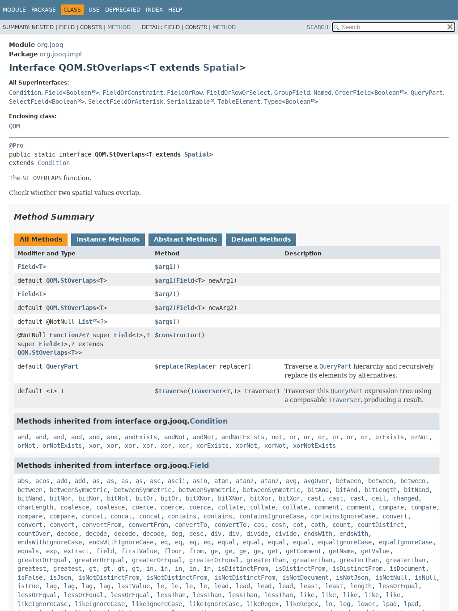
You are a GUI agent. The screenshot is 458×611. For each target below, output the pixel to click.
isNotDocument (305, 577)
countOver (33, 533)
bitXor (260, 498)
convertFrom (101, 524)
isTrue (28, 586)
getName (341, 551)
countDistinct (380, 524)
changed (405, 498)
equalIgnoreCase (345, 542)
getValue (375, 551)
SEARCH (317, 27)
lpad (389, 603)
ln (328, 603)
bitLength (381, 489)
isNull (425, 577)
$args (164, 321)
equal (227, 542)
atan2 (245, 480)
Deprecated (122, 10)
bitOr (144, 498)
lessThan (171, 594)
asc (155, 480)
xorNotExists (314, 445)
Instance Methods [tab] (108, 239)
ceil (379, 498)
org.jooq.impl (61, 54)
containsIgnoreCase (271, 516)
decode (67, 533)
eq (164, 542)
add (62, 480)
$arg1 (164, 266)
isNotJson (352, 577)
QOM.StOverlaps (71, 280)
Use (94, 10)
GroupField (292, 92)
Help (175, 10)
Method (119, 27)
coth (318, 524)
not (276, 437)
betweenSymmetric (78, 489)
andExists (141, 437)
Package (43, 10)
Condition (25, 92)
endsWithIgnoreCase (49, 542)
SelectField (28, 101)
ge (214, 551)
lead (221, 586)
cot (298, 524)
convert (394, 516)
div (216, 533)
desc (196, 533)
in (149, 568)
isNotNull (391, 577)
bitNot (117, 498)
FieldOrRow (185, 92)
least (309, 586)
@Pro (16, 145)
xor (94, 445)
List (85, 321)
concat (92, 516)
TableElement (238, 101)
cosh (278, 524)
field (105, 551)
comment (326, 507)
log (344, 603)
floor (173, 551)
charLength (35, 507)
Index (154, 10)
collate (230, 507)
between (348, 480)
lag (51, 586)
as (96, 480)
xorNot (246, 445)
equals (28, 551)
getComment (304, 551)
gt (92, 568)
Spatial (221, 67)
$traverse (171, 391)
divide (257, 533)
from (196, 551)
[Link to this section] (100, 216)
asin (200, 480)
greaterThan (266, 560)
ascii (177, 480)
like (307, 594)
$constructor (176, 335)
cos (259, 524)
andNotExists (242, 437)
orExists (389, 437)
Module (14, 10)
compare (391, 507)
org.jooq (50, 44)
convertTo (191, 524)
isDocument (407, 568)
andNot (175, 437)
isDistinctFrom (243, 568)
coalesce (74, 507)
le (160, 586)
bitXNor (198, 498)
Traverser (207, 391)
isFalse (29, 577)
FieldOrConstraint (132, 92)
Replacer (201, 366)
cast (314, 498)
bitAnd (318, 489)
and (22, 437)
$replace (169, 366)
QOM (14, 126)
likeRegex (262, 603)
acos (42, 480)
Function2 (66, 335)
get (273, 551)
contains (182, 516)
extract (76, 551)
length (361, 586)
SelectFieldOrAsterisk (125, 101)
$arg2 (164, 293)
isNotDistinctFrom (108, 577)
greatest (31, 568)
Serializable (188, 101)
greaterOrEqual (42, 560)
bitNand (416, 489)
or (293, 437)
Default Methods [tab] (261, 239)
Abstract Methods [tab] (185, 239)
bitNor (60, 498)
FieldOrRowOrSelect (238, 92)
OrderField (353, 92)
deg (176, 533)
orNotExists (62, 445)
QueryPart (427, 92)
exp (51, 551)
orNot (420, 437)
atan (221, 480)
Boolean (78, 92)
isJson (60, 577)
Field (54, 92)
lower (366, 603)
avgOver (316, 480)
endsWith (318, 533)
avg (291, 480)
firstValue (139, 551)
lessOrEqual (398, 586)
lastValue (134, 586)
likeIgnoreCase (42, 603)
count (341, 524)
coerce (142, 507)
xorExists (212, 445)
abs (22, 480)
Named (322, 92)
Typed (273, 101)
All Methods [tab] (41, 239)
